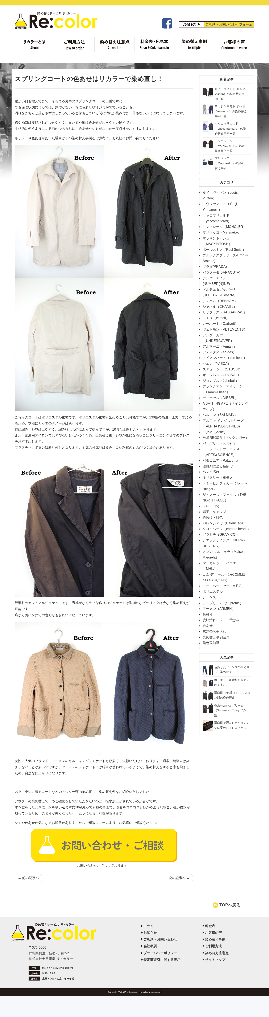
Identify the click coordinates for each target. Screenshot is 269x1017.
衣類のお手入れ (214, 631)
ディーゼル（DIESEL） (220, 398)
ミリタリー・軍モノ (218, 477)
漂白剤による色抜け (218, 466)
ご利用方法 (75, 44)
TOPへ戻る (229, 905)
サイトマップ (215, 959)
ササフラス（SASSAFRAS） (225, 312)
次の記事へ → (179, 878)
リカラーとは (35, 44)
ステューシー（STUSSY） (223, 369)
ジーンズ (209, 597)
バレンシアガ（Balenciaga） (225, 523)
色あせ (208, 625)
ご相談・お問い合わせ (160, 939)
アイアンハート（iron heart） (225, 358)
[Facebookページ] (166, 23)
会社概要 (150, 946)
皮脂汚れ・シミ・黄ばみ (221, 620)
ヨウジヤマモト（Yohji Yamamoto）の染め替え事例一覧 (231, 111)
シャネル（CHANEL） (220, 306)
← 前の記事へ (28, 878)
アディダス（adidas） (219, 352)
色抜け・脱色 (213, 517)
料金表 (154, 44)
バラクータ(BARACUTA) (221, 272)
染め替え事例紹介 (216, 637)
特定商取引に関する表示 (162, 959)
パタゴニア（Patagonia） (222, 460)
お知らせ (150, 932)
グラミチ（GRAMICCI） (221, 534)
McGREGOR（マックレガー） (226, 437)
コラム (149, 926)
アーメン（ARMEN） (219, 608)
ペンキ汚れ (211, 472)
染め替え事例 (194, 44)
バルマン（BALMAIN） (220, 415)
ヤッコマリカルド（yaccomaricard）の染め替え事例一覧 (230, 128)
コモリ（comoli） (216, 318)
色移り (208, 614)
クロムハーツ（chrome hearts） (227, 529)
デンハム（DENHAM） (220, 301)
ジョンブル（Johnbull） (221, 380)
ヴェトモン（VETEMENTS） (225, 329)
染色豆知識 (211, 643)
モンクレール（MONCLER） (225, 227)
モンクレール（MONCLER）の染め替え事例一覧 (229, 146)
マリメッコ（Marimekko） (223, 232)
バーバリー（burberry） (221, 443)
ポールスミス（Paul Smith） (224, 249)
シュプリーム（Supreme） (223, 603)
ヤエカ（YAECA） (217, 363)
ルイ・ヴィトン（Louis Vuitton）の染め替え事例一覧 (230, 94)
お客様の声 (234, 44)
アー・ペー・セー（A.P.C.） (224, 586)
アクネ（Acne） (215, 432)
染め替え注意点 (114, 44)
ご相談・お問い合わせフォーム (229, 24)
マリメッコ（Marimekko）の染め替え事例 (229, 163)
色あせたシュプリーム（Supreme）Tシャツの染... (230, 710)
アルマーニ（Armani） (220, 346)
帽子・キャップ (214, 512)
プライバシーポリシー (160, 953)
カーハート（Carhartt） (220, 323)
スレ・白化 (211, 506)
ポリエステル (213, 591)
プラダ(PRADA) (215, 266)
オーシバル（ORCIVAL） (222, 375)
